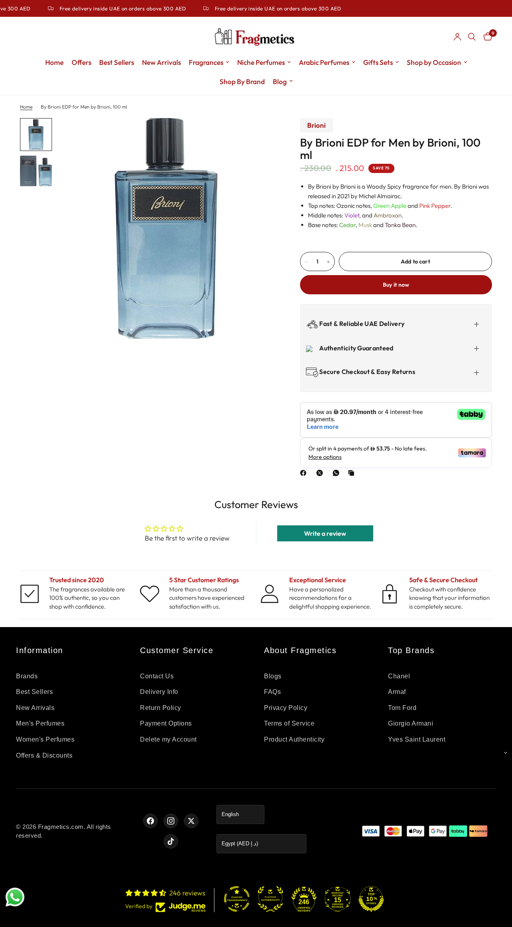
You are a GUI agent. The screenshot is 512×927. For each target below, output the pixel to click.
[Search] (472, 37)
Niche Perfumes (261, 62)
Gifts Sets (378, 62)
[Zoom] (259, 135)
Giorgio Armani (410, 723)
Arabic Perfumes (324, 62)
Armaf (397, 691)
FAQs (272, 691)
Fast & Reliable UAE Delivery (361, 324)
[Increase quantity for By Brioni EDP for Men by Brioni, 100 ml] (328, 262)
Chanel (399, 676)
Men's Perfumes (40, 723)
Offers (81, 62)
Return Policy (160, 707)
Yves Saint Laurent (416, 739)
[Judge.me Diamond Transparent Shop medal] (237, 899)
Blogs (273, 676)
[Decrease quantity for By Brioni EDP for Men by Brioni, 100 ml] (306, 262)
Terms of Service (289, 723)
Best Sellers (116, 62)
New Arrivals (161, 62)
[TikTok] (171, 841)
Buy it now (396, 285)
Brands (27, 676)
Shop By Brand (242, 81)
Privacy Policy (285, 707)
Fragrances (206, 62)
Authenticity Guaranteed (356, 348)
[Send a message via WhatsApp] (15, 897)
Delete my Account (168, 739)
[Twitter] (191, 821)
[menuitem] (54, 62)
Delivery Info (159, 691)
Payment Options (166, 723)
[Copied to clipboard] (353, 473)
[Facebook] (305, 473)
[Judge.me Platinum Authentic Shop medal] (270, 899)
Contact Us (157, 676)
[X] (321, 473)
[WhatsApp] (337, 473)
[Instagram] (171, 821)
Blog (280, 81)
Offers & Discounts (44, 755)
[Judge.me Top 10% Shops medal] (371, 899)
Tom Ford (402, 707)
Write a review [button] (325, 533)
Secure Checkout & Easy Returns (366, 372)
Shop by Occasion (434, 62)
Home (54, 62)
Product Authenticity (294, 739)
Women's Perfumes (45, 739)
